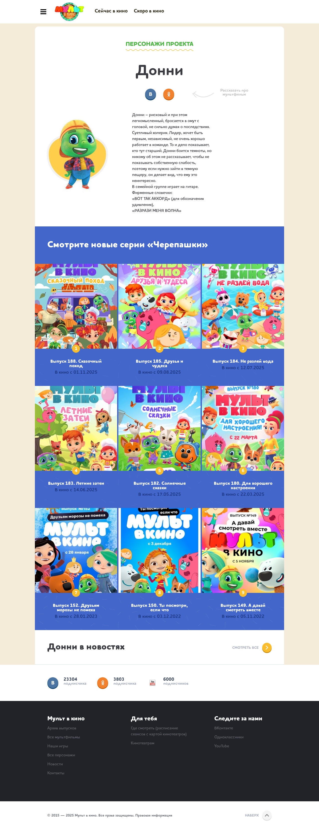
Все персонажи (61, 755)
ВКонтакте (52, 682)
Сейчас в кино (111, 11)
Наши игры (57, 746)
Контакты (55, 773)
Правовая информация (153, 815)
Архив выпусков (61, 728)
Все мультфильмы (63, 737)
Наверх (252, 815)
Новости (55, 764)
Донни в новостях (86, 647)
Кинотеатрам (142, 743)
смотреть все (245, 648)
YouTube (152, 682)
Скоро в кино (149, 11)
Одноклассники (102, 682)
